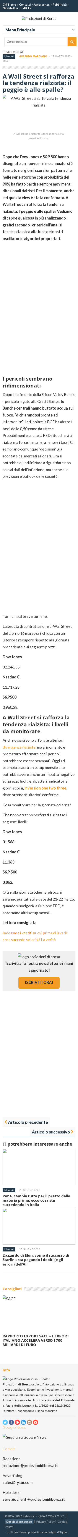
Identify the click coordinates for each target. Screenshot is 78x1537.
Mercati (18, 52)
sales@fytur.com (17, 1482)
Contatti (25, 4)
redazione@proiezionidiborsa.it (30, 1465)
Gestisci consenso (19, 1521)
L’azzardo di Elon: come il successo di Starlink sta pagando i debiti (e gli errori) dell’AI (36, 1260)
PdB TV (26, 8)
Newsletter (10, 8)
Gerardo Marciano (33, 56)
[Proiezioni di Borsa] (39, 18)
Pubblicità (60, 4)
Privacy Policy (45, 1521)
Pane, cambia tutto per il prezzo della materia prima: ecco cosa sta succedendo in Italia (36, 1200)
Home (6, 52)
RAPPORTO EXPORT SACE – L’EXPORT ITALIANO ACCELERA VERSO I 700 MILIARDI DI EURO (36, 1340)
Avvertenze (42, 4)
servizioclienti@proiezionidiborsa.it (34, 1499)
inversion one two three (45, 788)
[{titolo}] (5, 1422)
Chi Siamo (9, 4)
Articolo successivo (51, 1131)
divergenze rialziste (19, 747)
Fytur (64, 1532)
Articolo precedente (28, 1122)
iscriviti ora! (39, 982)
